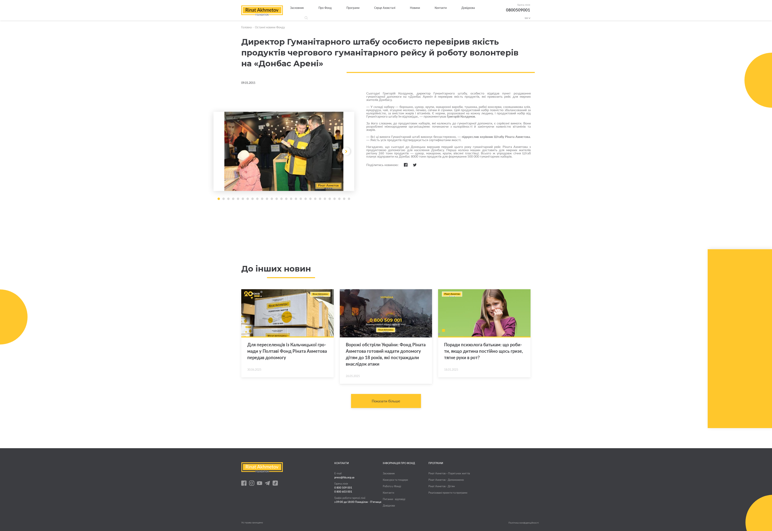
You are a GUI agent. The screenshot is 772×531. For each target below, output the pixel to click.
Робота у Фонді (392, 486)
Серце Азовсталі (384, 7)
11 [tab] (267, 199)
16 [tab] (291, 199)
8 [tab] (252, 199)
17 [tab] (296, 199)
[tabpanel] (284, 151)
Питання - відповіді (394, 499)
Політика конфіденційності (523, 522)
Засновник (297, 7)
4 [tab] (233, 199)
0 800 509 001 (343, 487)
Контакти (441, 7)
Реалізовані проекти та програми (447, 492)
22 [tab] (320, 199)
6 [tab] (243, 199)
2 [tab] (223, 199)
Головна (246, 27)
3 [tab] (228, 199)
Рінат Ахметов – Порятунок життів (449, 473)
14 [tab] (281, 199)
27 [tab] (344, 199)
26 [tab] (339, 199)
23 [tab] (325, 199)
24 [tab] (330, 199)
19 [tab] (305, 199)
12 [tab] (272, 199)
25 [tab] (334, 199)
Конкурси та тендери (395, 479)
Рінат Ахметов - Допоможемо (446, 479)
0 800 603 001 (343, 491)
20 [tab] (310, 199)
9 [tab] (257, 199)
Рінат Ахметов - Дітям (441, 486)
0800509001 (518, 9)
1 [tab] (219, 199)
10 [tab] (262, 199)
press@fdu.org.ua (344, 477)
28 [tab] (349, 199)
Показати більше (386, 401)
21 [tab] (315, 199)
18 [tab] (301, 199)
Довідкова (468, 7)
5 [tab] (238, 199)
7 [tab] (247, 199)
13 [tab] (276, 199)
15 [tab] (286, 199)
